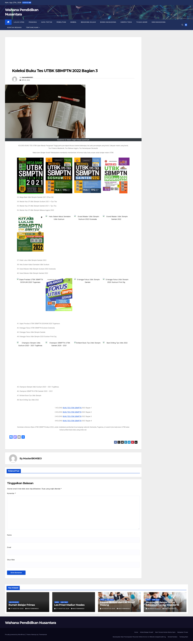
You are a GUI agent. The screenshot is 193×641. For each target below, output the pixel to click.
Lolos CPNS (19, 22)
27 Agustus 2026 (17, 608)
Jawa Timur (64, 602)
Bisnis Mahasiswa (108, 22)
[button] (182, 25)
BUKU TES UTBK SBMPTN (72, 408)
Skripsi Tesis (126, 22)
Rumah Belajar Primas (22, 604)
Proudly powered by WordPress (15, 634)
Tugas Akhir (141, 22)
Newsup (33, 634)
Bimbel (73, 22)
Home (136, 632)
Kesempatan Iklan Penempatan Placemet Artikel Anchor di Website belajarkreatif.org (139, 637)
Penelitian (61, 22)
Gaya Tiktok (46, 22)
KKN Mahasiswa (159, 22)
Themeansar (43, 634)
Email (9, 547)
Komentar (11, 493)
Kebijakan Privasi (182, 632)
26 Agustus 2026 (108, 608)
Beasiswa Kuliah (88, 22)
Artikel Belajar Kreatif (146, 632)
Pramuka (33, 22)
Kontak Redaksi (14, 27)
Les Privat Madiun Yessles (69, 604)
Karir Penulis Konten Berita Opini (165, 632)
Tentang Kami (32, 27)
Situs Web (11, 560)
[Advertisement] (73, 51)
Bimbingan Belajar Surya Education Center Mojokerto (162, 603)
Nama (9, 535)
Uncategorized (13, 602)
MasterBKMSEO (27, 77)
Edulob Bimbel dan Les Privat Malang (117, 603)
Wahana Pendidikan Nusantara (30, 623)
